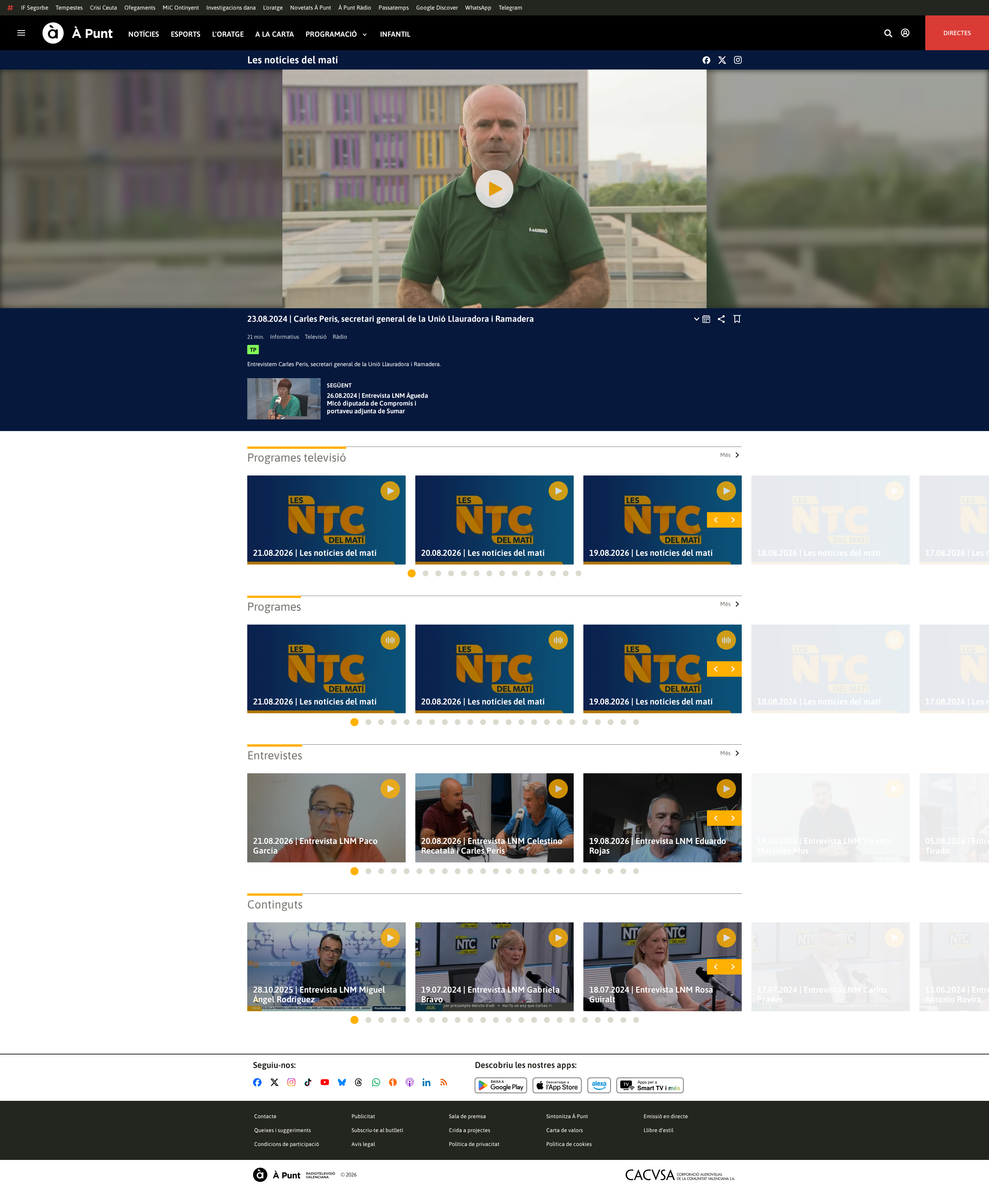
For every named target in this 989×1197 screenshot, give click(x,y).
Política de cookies (569, 1144)
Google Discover (437, 7)
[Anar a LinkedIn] (428, 1082)
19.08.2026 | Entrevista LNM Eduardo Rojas (657, 846)
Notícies (143, 34)
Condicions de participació (286, 1144)
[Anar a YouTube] (326, 1082)
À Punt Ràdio (354, 7)
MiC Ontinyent (181, 7)
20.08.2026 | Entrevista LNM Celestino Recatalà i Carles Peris (491, 846)
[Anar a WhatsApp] (377, 1082)
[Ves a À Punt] (77, 33)
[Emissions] (702, 319)
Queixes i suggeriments (282, 1130)
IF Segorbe (34, 7)
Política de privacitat (474, 1144)
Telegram (510, 7)
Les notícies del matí (292, 60)
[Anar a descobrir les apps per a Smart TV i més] (650, 1085)
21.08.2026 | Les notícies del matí (315, 553)
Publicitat (363, 1116)
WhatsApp (478, 7)
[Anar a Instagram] (293, 1082)
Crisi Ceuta (103, 7)
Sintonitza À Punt (567, 1116)
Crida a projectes (469, 1130)
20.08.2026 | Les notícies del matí (483, 553)
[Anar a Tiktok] (309, 1082)
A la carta (274, 34)
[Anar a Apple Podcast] (411, 1082)
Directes (957, 32)
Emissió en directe (666, 1116)
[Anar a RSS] (445, 1082)
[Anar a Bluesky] (343, 1082)
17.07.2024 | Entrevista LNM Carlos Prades (822, 994)
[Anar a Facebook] (259, 1082)
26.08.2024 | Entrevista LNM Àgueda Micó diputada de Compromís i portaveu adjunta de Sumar (377, 403)
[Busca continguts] (888, 34)
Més (725, 455)
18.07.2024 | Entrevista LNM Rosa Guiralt (651, 994)
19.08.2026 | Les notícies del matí (651, 553)
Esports (186, 34)
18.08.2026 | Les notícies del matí (819, 553)
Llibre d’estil (658, 1130)
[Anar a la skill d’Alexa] (599, 1085)
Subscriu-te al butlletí (377, 1130)
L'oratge (273, 7)
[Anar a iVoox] (394, 1082)
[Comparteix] (721, 319)
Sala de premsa (467, 1116)
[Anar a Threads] (360, 1082)
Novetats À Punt (310, 7)
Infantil (395, 34)
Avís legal (363, 1144)
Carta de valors (564, 1130)
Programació (331, 34)
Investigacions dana (231, 7)
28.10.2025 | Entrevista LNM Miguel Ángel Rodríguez (319, 994)
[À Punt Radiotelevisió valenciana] (294, 1175)
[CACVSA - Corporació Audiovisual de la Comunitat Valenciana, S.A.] (680, 1175)
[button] (412, 573)
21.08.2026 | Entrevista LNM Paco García (315, 846)
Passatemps (394, 7)
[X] (722, 60)
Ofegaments (139, 7)
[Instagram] (738, 60)
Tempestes (69, 7)
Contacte (265, 1116)
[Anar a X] (276, 1082)
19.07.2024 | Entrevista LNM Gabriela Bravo (490, 994)
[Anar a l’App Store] (557, 1085)
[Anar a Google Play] (501, 1085)
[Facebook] (706, 60)
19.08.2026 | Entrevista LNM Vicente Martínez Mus (824, 846)
